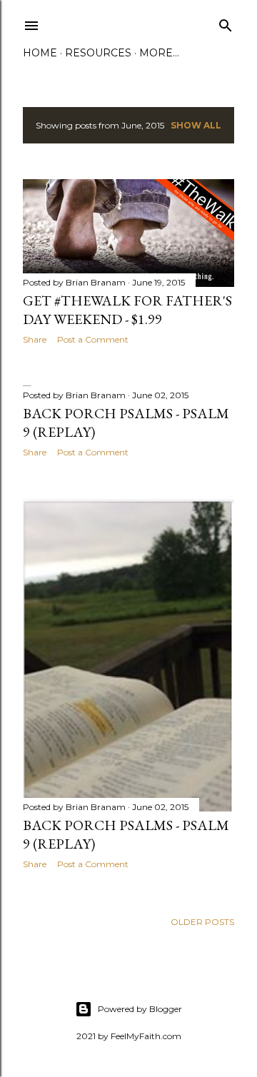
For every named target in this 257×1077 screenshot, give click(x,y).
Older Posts (202, 921)
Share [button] (34, 339)
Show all (196, 125)
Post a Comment (92, 339)
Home (40, 52)
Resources (98, 52)
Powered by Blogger (140, 1008)
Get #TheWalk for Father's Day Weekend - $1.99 (127, 309)
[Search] (225, 22)
